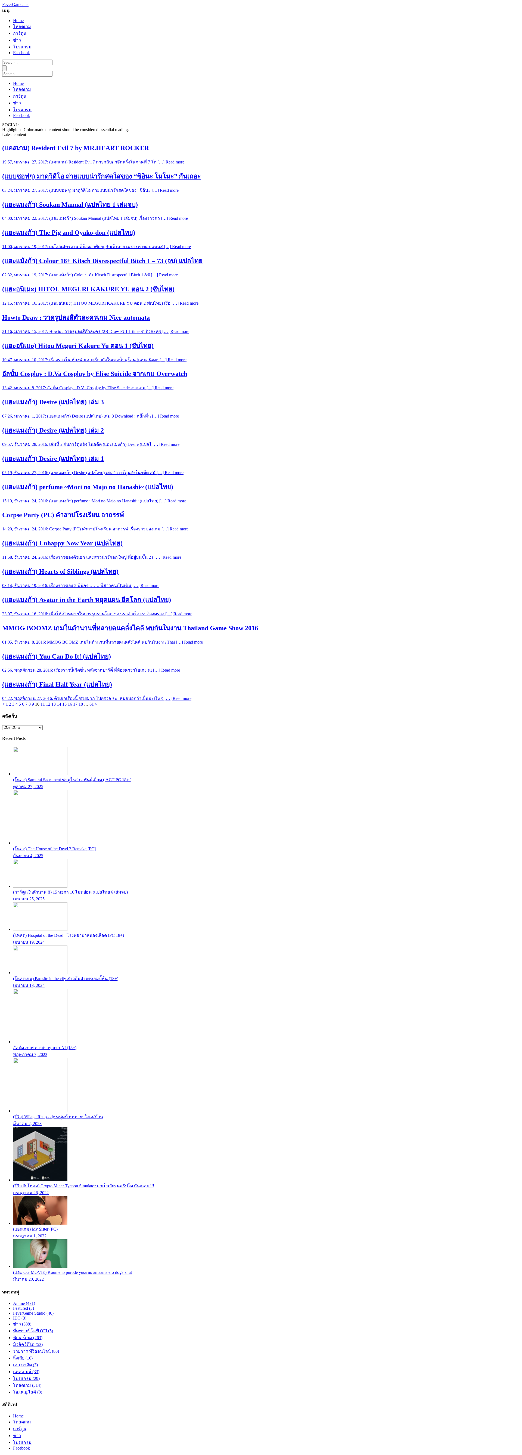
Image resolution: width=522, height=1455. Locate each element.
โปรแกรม (22, 47)
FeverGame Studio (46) (33, 1313)
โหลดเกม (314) (27, 1385)
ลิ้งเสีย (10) (23, 1358)
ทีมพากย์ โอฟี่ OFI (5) (33, 1331)
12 (48, 704)
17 (75, 704)
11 (43, 704)
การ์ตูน (19, 33)
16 (70, 704)
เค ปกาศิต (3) (25, 1365)
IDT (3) (19, 1318)
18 (81, 704)
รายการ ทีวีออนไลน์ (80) (36, 1351)
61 (91, 704)
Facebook (21, 52)
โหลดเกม (22, 26)
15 (64, 704)
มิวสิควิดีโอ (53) (28, 1344)
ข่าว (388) (22, 1324)
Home (18, 20)
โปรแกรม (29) (26, 1378)
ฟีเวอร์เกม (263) (27, 1337)
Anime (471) (24, 1303)
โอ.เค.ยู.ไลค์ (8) (27, 1392)
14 (59, 704)
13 (53, 704)
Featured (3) (23, 1308)
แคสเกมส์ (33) (26, 1371)
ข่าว (17, 40)
